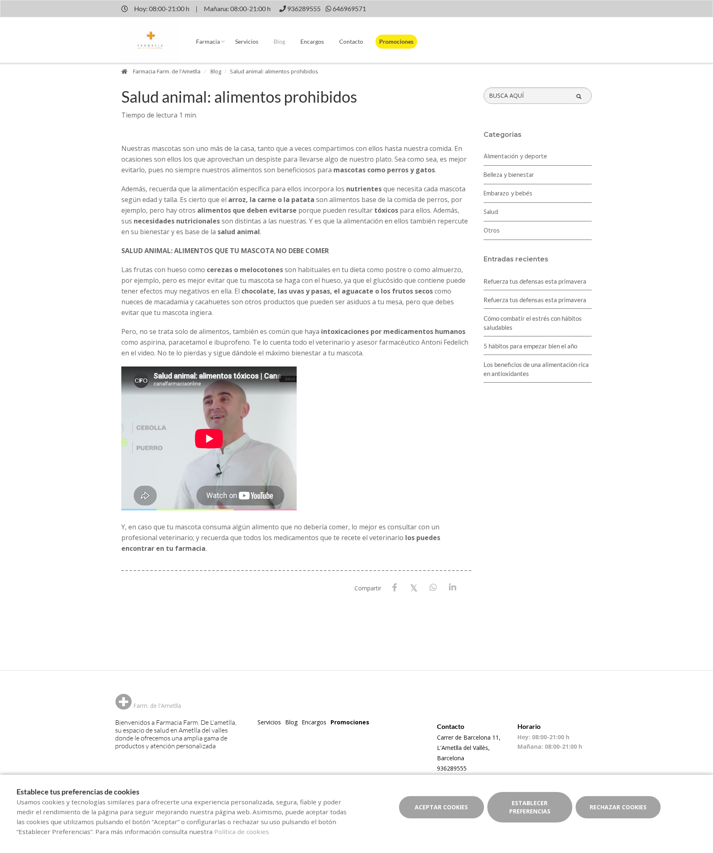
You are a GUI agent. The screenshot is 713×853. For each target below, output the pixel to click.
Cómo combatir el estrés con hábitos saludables (533, 323)
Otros (492, 231)
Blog (279, 41)
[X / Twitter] (414, 587)
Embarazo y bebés (508, 194)
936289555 (452, 768)
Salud (491, 212)
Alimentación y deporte (515, 157)
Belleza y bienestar (509, 175)
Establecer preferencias (529, 807)
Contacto (351, 41)
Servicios (246, 41)
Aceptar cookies (441, 807)
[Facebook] (394, 587)
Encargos (312, 41)
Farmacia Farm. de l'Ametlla (167, 71)
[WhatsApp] (433, 587)
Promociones (396, 41)
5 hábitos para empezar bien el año (530, 346)
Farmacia (208, 41)
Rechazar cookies (618, 807)
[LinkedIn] (453, 587)
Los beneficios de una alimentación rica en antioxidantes (536, 369)
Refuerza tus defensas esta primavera (535, 281)
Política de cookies (241, 831)
